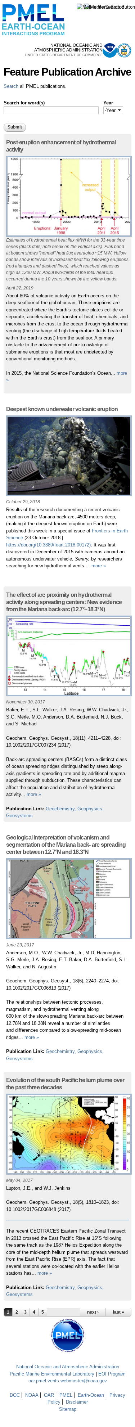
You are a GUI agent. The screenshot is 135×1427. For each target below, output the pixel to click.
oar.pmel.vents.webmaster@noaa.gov (67, 1380)
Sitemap (67, 1409)
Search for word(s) (24, 102)
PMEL (65, 1395)
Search (11, 86)
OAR (49, 1395)
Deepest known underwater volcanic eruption (62, 409)
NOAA (32, 1395)
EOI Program (112, 1374)
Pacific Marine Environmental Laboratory (52, 1374)
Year (108, 102)
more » (98, 565)
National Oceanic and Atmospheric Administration (67, 1366)
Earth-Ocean (91, 1395)
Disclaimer (77, 1402)
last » (118, 1312)
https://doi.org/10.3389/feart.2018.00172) (48, 545)
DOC (15, 1395)
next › (93, 1312)
